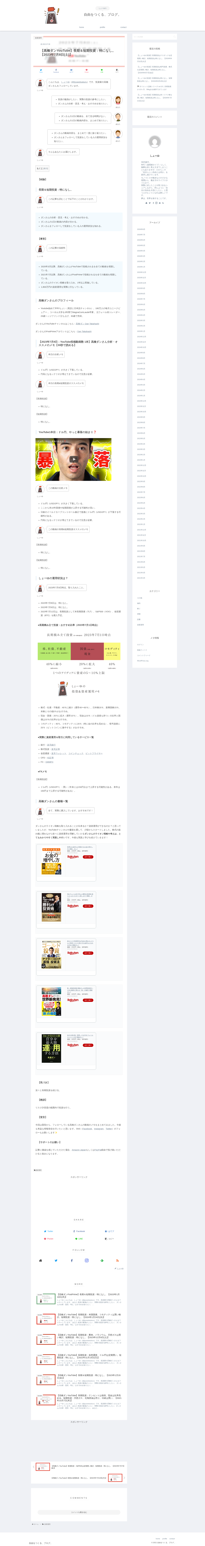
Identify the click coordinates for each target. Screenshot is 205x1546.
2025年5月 (141, 310)
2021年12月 (141, 530)
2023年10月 (141, 412)
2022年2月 (141, 519)
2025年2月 (141, 326)
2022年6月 (141, 498)
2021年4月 (141, 573)
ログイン (140, 645)
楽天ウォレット (58, 753)
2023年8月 (141, 422)
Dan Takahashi (84, 331)
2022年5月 (141, 503)
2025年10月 (141, 283)
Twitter (109, 1129)
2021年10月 (141, 541)
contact (172, 1539)
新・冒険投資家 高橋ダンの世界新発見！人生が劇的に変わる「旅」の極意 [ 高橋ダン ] (80, 990)
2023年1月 (141, 460)
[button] (174, 36)
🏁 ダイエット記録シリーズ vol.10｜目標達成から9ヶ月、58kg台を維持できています (154, 87)
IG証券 (50, 758)
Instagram (99, 1129)
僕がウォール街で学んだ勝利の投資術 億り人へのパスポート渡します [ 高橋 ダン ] (80, 896)
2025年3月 (141, 321)
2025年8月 (141, 294)
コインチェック (75, 753)
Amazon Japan (79, 1150)
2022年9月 (141, 482)
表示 (45, 168)
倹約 (138, 603)
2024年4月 (141, 380)
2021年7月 (141, 557)
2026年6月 (141, 240)
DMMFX (49, 762)
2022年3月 (141, 514)
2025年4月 (141, 315)
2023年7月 (141, 428)
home (158, 1539)
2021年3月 (141, 578)
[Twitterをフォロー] (56, 1260)
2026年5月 (141, 245)
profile (164, 1539)
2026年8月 (141, 229)
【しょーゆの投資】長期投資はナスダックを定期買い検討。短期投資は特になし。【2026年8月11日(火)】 (154, 58)
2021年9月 (141, 546)
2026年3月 (141, 256)
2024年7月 (141, 363)
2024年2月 (141, 390)
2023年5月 (141, 439)
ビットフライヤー (94, 753)
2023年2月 (141, 455)
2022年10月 (141, 476)
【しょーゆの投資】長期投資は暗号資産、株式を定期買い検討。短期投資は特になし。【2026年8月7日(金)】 (154, 70)
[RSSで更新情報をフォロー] (117, 1260)
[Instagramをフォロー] (86, 1260)
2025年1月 (141, 331)
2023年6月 (141, 433)
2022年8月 (141, 487)
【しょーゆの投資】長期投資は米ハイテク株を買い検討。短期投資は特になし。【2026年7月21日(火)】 (154, 98)
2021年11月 (141, 535)
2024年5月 (141, 374)
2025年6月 (141, 304)
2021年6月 (141, 562)
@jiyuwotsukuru (79, 82)
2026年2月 (141, 262)
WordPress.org (142, 661)
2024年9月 (141, 353)
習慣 (138, 614)
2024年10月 (141, 347)
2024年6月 (141, 369)
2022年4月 (141, 508)
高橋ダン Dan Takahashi (87, 324)
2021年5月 (141, 567)
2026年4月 (141, 251)
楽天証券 (55, 749)
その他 (139, 598)
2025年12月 (141, 272)
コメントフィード (143, 655)
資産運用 (38, 1170)
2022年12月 (141, 465)
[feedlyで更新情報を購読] (102, 1260)
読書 (138, 619)
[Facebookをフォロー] (71, 1260)
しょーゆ (65, 82)
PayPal (98, 1150)
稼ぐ (138, 609)
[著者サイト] (40, 1260)
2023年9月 (141, 417)
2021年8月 (141, 551)
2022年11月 (141, 471)
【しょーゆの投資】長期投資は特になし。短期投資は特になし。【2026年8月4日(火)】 (154, 79)
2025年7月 (141, 299)
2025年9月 (141, 288)
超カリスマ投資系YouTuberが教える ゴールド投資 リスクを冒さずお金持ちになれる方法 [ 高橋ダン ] (80, 943)
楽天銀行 (51, 745)
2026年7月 (141, 235)
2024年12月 (141, 337)
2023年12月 (141, 401)
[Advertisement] (79, 1195)
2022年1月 (141, 524)
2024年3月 (141, 385)
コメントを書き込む (79, 1512)
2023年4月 (141, 444)
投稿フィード (142, 650)
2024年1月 (141, 396)
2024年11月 (141, 342)
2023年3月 (141, 449)
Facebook (87, 1129)
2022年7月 (141, 492)
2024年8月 (141, 358)
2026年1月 (141, 267)
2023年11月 (141, 406)
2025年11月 (141, 278)
